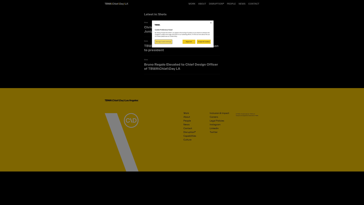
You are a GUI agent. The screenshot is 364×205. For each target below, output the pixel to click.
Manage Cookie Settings (163, 42)
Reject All (189, 42)
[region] (183, 33)
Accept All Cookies (204, 42)
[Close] (211, 23)
